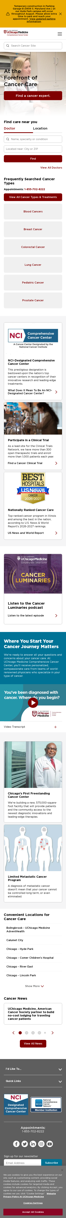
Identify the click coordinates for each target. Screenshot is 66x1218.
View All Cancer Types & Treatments (33, 197)
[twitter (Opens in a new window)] (24, 1144)
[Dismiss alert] (60, 13)
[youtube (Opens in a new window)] (49, 1144)
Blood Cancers (33, 211)
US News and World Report (26, 532)
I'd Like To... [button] (13, 1068)
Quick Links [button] (13, 1081)
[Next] (50, 1033)
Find (33, 158)
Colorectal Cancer (33, 247)
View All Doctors (51, 167)
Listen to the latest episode (26, 615)
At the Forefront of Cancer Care (20, 77)
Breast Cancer (33, 229)
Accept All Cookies (33, 1212)
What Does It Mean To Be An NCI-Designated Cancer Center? (30, 392)
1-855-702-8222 (34, 189)
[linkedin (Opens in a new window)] (33, 1144)
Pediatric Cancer (33, 282)
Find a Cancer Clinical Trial (25, 463)
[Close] (62, 1170)
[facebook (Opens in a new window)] (16, 1144)
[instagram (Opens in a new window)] (41, 1144)
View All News (33, 1043)
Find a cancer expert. (33, 96)
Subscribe (51, 1162)
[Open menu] (60, 33)
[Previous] (15, 1033)
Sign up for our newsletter (21, 1156)
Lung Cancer (33, 264)
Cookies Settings (33, 1203)
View (32, 19)
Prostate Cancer (33, 300)
